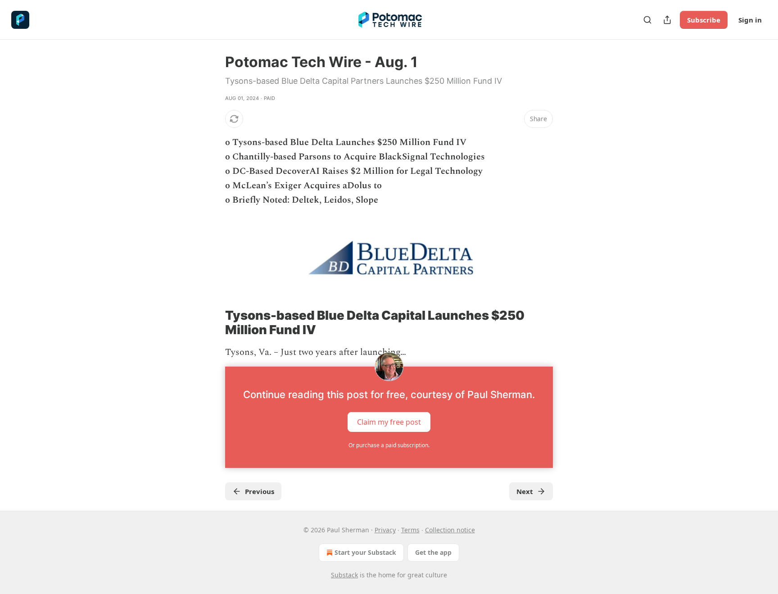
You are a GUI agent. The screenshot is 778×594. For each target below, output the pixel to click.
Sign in (750, 19)
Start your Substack (365, 552)
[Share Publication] (667, 20)
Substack (344, 575)
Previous (259, 491)
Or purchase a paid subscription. (389, 445)
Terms (410, 530)
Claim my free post (389, 422)
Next (524, 491)
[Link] (212, 323)
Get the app (433, 552)
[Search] (647, 20)
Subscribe (703, 19)
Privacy (385, 530)
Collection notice (450, 530)
